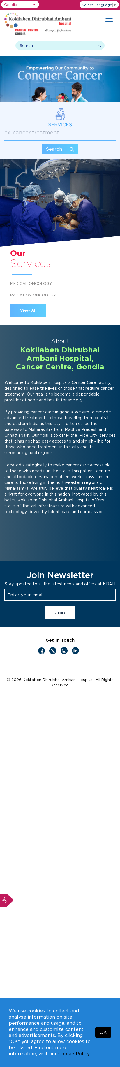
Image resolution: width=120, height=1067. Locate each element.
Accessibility (6, 900)
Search (54, 149)
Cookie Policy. (74, 1053)
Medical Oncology (31, 283)
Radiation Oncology (33, 295)
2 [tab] (62, 97)
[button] (20, 4)
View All (28, 310)
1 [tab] (57, 97)
